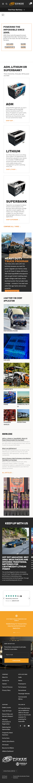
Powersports (22, 684)
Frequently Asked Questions (7, 734)
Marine (20, 680)
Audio (20, 677)
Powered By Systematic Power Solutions (21, 777)
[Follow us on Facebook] (20, 726)
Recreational (22, 690)
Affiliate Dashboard (7, 751)
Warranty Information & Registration (6, 722)
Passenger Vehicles (24, 693)
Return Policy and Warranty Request (7, 715)
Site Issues (5, 745)
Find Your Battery (15, 10)
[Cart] (30, 4)
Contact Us (5, 680)
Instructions (5, 738)
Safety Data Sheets (8, 741)
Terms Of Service (7, 687)
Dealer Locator (6, 707)
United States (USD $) (9, 771)
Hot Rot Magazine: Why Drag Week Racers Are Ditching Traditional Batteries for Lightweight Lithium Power (15, 563)
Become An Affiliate (8, 748)
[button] (16, 598)
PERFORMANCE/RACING (11, 331)
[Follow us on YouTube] (29, 726)
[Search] (6, 4)
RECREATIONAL (21, 422)
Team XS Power (7, 711)
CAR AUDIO (7, 360)
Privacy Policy (6, 690)
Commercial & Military (22, 698)
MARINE (6, 404)
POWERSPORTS (8, 389)
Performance (22, 687)
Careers (4, 684)
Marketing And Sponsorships (6, 728)
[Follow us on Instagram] (24, 726)
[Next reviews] (29, 598)
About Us (5, 677)
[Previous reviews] (4, 598)
